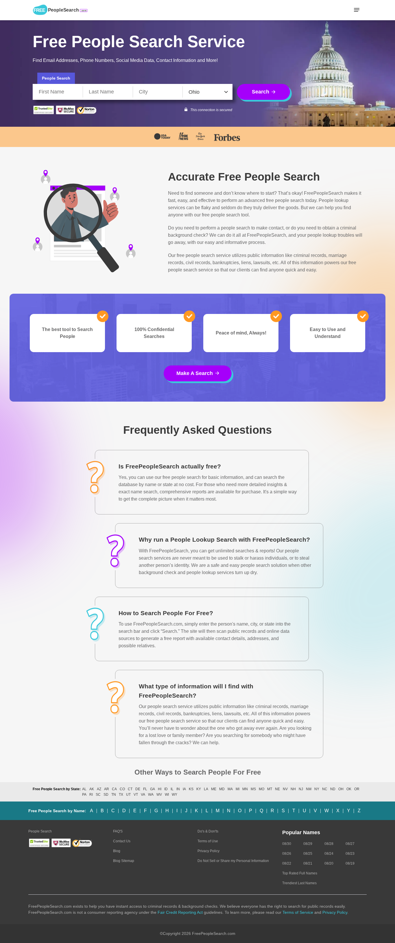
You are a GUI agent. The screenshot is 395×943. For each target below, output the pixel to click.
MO (261, 789)
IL (172, 789)
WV (159, 795)
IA (184, 789)
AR (106, 789)
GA (152, 789)
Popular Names (301, 832)
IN (178, 789)
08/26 (286, 854)
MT (269, 789)
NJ (301, 789)
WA (151, 795)
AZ (99, 789)
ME (213, 789)
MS (253, 789)
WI (167, 795)
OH (341, 789)
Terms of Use (208, 841)
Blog (116, 851)
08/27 (350, 844)
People (56, 78)
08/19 (350, 863)
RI (91, 795)
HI (159, 789)
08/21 (307, 863)
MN (245, 789)
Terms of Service (298, 912)
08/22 (286, 863)
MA (230, 789)
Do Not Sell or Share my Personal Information (233, 861)
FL (145, 789)
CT (130, 789)
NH (293, 789)
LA (206, 789)
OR (356, 789)
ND (332, 789)
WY (174, 795)
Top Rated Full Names (299, 873)
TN (113, 795)
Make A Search (194, 373)
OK (348, 789)
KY (198, 789)
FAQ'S (118, 831)
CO (122, 789)
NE (277, 789)
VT (136, 795)
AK (91, 789)
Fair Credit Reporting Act (180, 912)
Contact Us (121, 841)
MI (237, 789)
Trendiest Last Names (299, 883)
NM (308, 789)
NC (324, 789)
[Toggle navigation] (356, 10)
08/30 (286, 844)
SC (98, 795)
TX (121, 795)
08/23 (350, 854)
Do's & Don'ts (208, 831)
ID (166, 789)
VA (143, 795)
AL (84, 789)
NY (316, 789)
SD (106, 795)
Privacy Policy (208, 851)
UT (128, 795)
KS (191, 789)
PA (84, 795)
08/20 (328, 863)
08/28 (328, 844)
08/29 (307, 844)
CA (114, 789)
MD (222, 789)
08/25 (307, 854)
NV (285, 789)
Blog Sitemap (123, 861)
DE (137, 789)
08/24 (328, 854)
